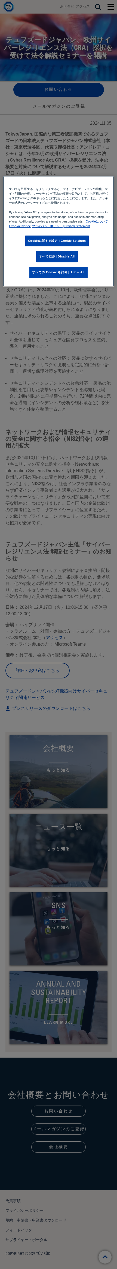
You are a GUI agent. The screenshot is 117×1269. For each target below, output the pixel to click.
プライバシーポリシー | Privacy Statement (61, 226)
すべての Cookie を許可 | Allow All (58, 272)
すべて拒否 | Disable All (57, 256)
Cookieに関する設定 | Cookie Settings (57, 240)
